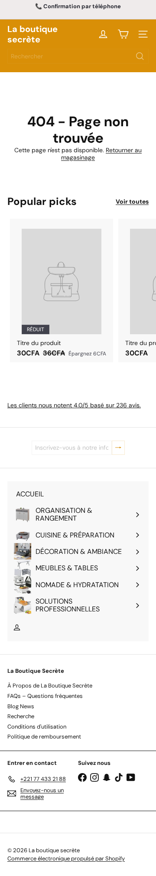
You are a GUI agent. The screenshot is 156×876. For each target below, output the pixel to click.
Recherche (20, 716)
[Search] (140, 56)
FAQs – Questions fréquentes (45, 696)
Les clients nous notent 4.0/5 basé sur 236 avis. (74, 405)
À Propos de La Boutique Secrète (49, 685)
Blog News (20, 706)
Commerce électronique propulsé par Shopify (66, 858)
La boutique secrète (32, 34)
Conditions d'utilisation (36, 726)
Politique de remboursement (44, 736)
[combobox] (78, 56)
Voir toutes (132, 201)
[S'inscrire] (118, 448)
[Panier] (123, 34)
